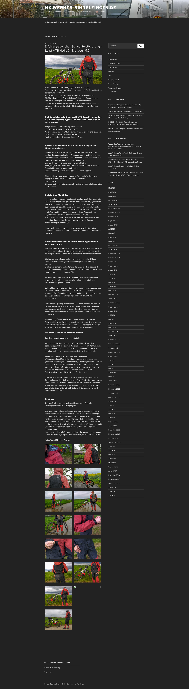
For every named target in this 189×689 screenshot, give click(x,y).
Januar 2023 (112, 335)
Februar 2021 (113, 422)
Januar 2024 (112, 299)
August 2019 (112, 487)
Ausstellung (112, 67)
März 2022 (112, 377)
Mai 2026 (111, 188)
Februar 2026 (113, 200)
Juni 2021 (111, 409)
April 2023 (112, 323)
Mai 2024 (111, 282)
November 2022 (114, 344)
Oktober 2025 (113, 217)
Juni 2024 (111, 278)
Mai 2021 (111, 413)
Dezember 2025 (114, 208)
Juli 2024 (111, 274)
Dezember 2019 (114, 475)
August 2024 (113, 270)
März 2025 (112, 241)
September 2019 (114, 483)
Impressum (48, 672)
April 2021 (112, 418)
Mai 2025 (111, 233)
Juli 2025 (111, 229)
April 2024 (112, 286)
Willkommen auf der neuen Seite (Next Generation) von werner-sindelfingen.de (73, 22)
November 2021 (114, 389)
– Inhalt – (114, 91)
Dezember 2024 (114, 254)
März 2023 (112, 327)
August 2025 (113, 225)
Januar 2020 (112, 471)
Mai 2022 (111, 368)
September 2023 (114, 307)
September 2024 (114, 266)
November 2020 (114, 434)
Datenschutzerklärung (52, 668)
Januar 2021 (112, 426)
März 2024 (112, 290)
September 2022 (114, 352)
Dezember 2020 (114, 430)
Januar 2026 (112, 204)
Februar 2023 (113, 331)
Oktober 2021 (113, 393)
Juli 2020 (111, 446)
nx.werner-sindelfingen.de (80, 7)
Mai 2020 (111, 454)
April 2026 (112, 192)
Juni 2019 (111, 496)
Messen (111, 71)
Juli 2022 (111, 360)
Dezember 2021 (114, 385)
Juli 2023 (111, 315)
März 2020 (112, 463)
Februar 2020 (113, 467)
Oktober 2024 (113, 262)
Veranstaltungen (114, 84)
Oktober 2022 (113, 348)
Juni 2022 (111, 364)
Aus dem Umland (114, 63)
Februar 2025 (113, 245)
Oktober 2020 (113, 438)
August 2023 (113, 311)
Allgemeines (112, 59)
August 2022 (112, 356)
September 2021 (114, 397)
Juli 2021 (111, 405)
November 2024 (114, 258)
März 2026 (112, 196)
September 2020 (114, 442)
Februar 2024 (113, 295)
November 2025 (114, 213)
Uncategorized (113, 80)
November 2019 (114, 479)
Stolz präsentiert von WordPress (73, 684)
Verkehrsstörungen (115, 88)
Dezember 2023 (114, 303)
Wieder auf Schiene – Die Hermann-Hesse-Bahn (125, 111)
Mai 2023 (111, 319)
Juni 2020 (111, 450)
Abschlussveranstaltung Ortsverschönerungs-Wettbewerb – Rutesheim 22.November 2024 (124, 146)
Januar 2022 (112, 381)
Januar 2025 (112, 249)
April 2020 (112, 459)
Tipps (110, 76)
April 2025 (112, 237)
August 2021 (112, 401)
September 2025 (114, 221)
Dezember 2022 (114, 340)
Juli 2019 (111, 491)
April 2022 (112, 372)
